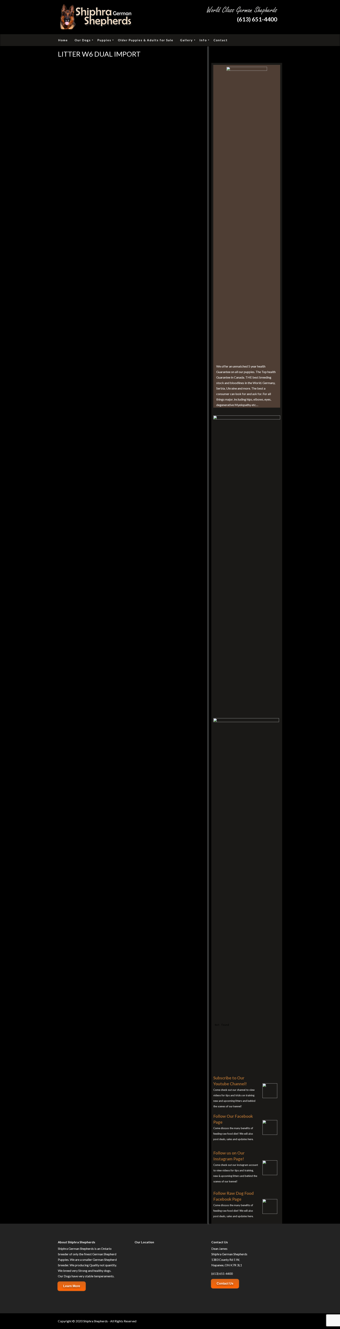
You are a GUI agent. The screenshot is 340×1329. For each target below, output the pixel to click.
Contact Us (225, 1283)
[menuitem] (63, 40)
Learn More (71, 1286)
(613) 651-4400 (257, 19)
